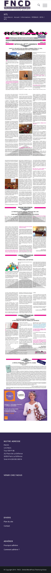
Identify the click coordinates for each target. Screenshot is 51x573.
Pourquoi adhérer (11, 545)
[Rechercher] (37, 5)
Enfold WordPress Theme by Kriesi (34, 570)
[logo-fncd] (21, 5)
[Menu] (43, 5)
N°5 (6, 14)
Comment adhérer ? (11, 549)
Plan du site (8, 521)
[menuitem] (37, 5)
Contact (7, 526)
